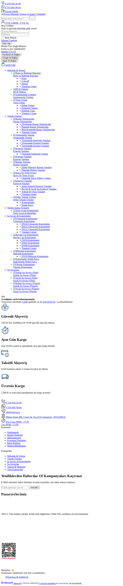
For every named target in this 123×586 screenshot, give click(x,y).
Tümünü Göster (29, 86)
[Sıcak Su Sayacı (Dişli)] (67, 278)
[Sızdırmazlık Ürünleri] (67, 94)
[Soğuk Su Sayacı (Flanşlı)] (67, 283)
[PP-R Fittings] (67, 89)
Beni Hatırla (10, 37)
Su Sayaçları (13, 464)
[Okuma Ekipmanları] (67, 264)
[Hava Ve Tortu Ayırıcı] (67, 173)
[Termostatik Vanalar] (67, 135)
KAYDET (35, 488)
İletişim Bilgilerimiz (16, 446)
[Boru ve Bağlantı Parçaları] (67, 73)
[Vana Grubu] (67, 100)
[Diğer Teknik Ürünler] (67, 197)
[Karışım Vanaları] (67, 156)
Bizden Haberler (15, 435)
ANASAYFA (49, 302)
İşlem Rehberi (13, 443)
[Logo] (23, 14)
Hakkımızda (13, 432)
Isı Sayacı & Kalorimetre (19, 461)
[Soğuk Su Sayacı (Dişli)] (67, 272)
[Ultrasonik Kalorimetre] (67, 218)
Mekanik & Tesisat (16, 456)
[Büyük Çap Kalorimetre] (67, 235)
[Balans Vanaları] (67, 162)
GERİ (25, 302)
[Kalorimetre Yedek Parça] (67, 259)
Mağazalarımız (14, 438)
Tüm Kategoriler (15, 469)
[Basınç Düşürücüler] (67, 119)
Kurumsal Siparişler (16, 440)
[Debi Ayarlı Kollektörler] (67, 210)
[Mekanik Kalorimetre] (67, 251)
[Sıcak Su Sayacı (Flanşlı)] (67, 288)
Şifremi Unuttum (9, 40)
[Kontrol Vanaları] (67, 148)
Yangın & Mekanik (16, 467)
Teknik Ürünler (14, 458)
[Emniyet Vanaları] (67, 181)
